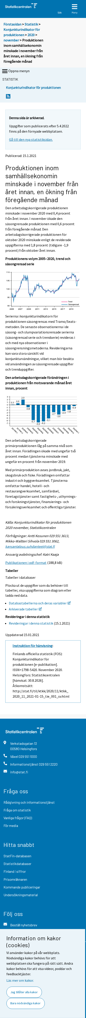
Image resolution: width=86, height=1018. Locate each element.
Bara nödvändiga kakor (25, 1003)
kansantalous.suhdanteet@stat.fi (30, 546)
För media (11, 825)
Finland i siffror (15, 871)
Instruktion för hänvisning (32, 645)
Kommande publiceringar (22, 887)
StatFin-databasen (17, 856)
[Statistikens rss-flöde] (8, 97)
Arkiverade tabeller (23, 609)
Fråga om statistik (17, 810)
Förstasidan (12, 24)
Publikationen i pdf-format (26, 562)
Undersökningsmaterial (21, 895)
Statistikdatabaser (17, 863)
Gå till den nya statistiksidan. (31, 139)
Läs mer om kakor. (20, 980)
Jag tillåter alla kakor (24, 992)
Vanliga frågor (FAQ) (18, 818)
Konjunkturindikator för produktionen (33, 87)
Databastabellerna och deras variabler (38, 603)
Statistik (31, 24)
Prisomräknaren (15, 879)
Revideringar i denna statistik (31, 623)
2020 (31, 35)
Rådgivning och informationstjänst (29, 802)
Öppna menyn (19, 71)
